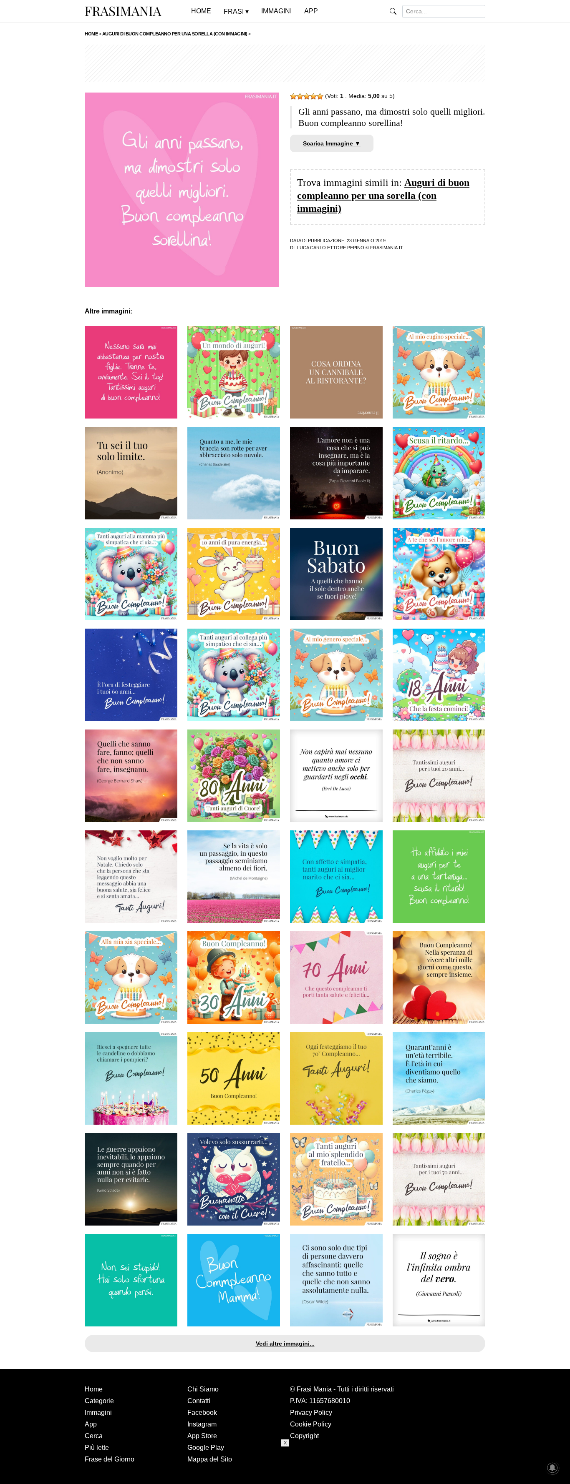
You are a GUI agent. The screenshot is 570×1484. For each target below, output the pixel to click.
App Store (202, 1435)
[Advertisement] (285, 63)
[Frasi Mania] (123, 11)
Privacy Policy (311, 1412)
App (91, 1424)
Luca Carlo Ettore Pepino (330, 247)
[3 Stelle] (306, 96)
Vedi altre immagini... (285, 1343)
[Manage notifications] (552, 1467)
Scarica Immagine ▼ (332, 143)
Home (94, 1389)
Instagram (202, 1424)
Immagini (98, 1412)
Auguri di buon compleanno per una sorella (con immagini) (383, 195)
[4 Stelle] (313, 96)
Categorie (99, 1400)
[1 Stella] (293, 96)
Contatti (198, 1400)
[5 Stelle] (320, 96)
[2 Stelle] (300, 96)
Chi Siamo (203, 1389)
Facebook (202, 1412)
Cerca (94, 1435)
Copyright (304, 1435)
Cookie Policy (310, 1424)
